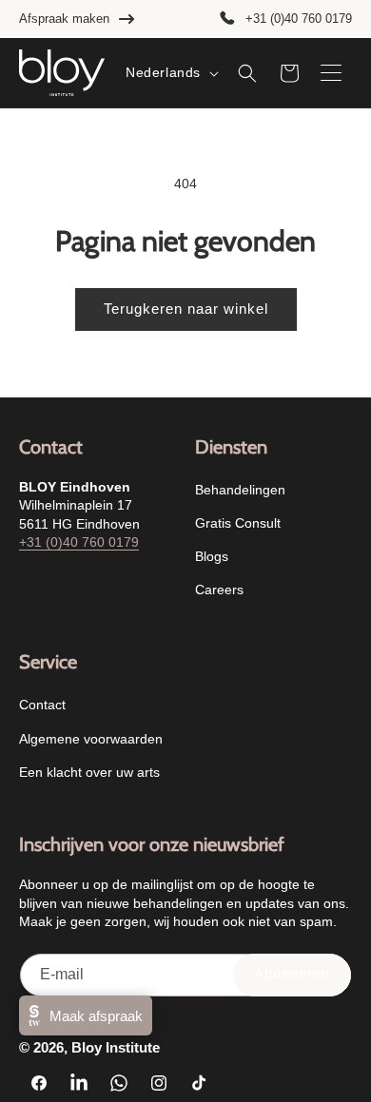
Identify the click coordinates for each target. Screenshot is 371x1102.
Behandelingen (240, 489)
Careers (219, 589)
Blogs (211, 556)
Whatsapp (329, 1060)
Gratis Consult (238, 523)
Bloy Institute (115, 1047)
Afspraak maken (64, 18)
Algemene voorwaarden (91, 738)
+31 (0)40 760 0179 (298, 18)
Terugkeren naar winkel (186, 308)
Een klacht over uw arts (89, 772)
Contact (42, 704)
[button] (247, 73)
